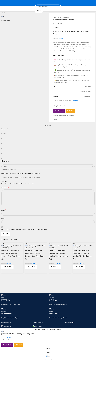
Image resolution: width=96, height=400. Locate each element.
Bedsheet (66, 17)
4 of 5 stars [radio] (24, 184)
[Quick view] (3, 271)
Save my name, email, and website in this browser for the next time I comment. (24, 229)
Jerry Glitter (56, 27)
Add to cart (59, 110)
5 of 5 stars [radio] (31, 184)
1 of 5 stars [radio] (4, 184)
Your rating (4, 181)
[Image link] (6, 326)
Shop (60, 17)
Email (3, 218)
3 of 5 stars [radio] (17, 184)
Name (3, 210)
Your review (5, 188)
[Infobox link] (24, 299)
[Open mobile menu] (2, 3)
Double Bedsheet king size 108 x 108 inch (65, 19)
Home (54, 17)
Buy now (70, 110)
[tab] (48, 126)
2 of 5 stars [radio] (11, 184)
